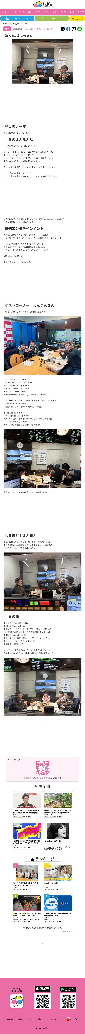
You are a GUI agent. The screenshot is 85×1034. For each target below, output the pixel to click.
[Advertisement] (42, 103)
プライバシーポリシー (37, 1019)
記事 (17, 23)
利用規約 (21, 1019)
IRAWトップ (8, 23)
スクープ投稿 (74, 1019)
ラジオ (24, 23)
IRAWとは (10, 1019)
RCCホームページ (55, 1019)
